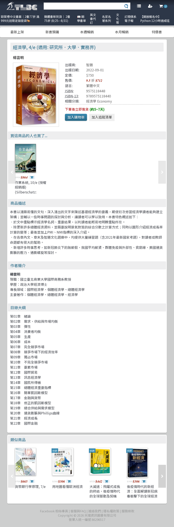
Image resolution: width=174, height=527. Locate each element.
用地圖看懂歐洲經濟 (67, 486)
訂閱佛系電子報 (130, 18)
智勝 (89, 64)
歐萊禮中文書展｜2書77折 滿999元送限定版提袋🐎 (20, 18)
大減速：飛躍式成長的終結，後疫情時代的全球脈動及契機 (105, 491)
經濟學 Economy (99, 101)
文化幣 (117, 19)
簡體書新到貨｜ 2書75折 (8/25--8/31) (57, 18)
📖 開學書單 (81, 18)
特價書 (157, 31)
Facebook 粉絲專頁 (54, 511)
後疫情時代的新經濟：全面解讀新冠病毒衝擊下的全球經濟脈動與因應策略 (142, 493)
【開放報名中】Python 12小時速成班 (155, 18)
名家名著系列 (106, 18)
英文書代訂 (93, 19)
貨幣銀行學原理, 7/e (30, 486)
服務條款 (128, 511)
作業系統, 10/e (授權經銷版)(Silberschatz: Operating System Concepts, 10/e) (30, 192)
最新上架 (17, 31)
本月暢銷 (122, 31)
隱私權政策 (111, 511)
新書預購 (52, 31)
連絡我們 (94, 511)
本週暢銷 (87, 31)
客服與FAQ (78, 511)
